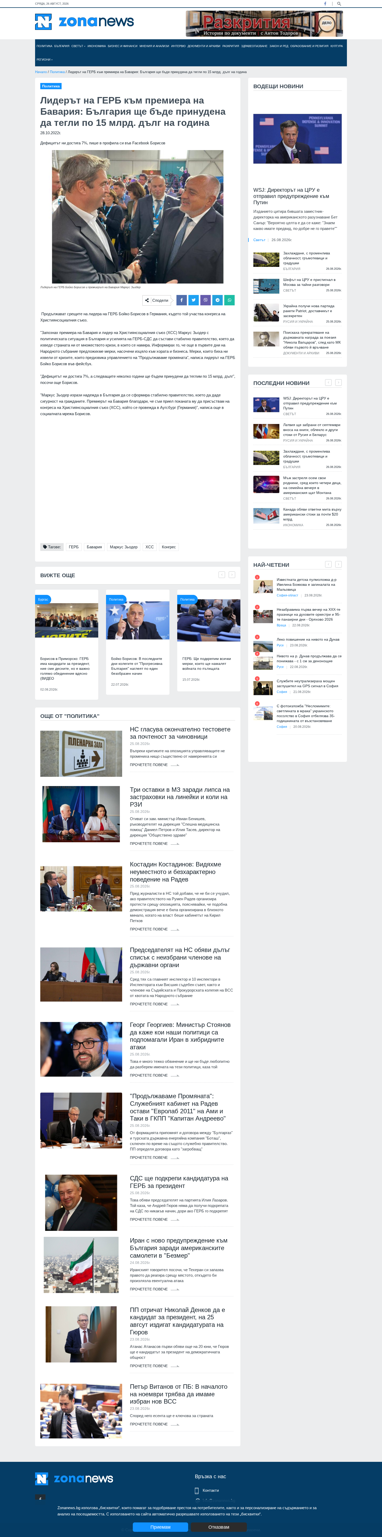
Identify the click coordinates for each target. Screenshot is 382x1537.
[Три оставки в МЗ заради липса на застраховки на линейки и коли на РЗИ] (81, 814)
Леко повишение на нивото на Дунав (308, 639)
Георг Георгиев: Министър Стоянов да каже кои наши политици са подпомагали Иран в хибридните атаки (180, 1036)
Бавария (94, 547)
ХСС (150, 547)
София (282, 692)
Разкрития (230, 46)
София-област (287, 595)
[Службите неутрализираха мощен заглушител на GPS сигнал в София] (263, 688)
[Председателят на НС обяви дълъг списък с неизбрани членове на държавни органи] (81, 974)
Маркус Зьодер (123, 547)
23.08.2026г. (313, 595)
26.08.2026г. (282, 240)
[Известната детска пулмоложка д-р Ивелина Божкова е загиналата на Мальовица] (263, 586)
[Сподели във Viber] (205, 300)
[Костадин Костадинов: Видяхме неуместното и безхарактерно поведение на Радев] (81, 889)
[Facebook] (325, 3)
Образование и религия (309, 46)
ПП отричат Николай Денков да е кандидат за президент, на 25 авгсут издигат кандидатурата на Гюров (177, 1321)
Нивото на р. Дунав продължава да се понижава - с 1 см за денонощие (309, 658)
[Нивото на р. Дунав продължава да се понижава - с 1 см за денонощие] (263, 663)
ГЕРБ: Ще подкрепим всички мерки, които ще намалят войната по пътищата (206, 664)
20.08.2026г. (302, 727)
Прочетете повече (149, 765)
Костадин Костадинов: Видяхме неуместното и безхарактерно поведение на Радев (175, 872)
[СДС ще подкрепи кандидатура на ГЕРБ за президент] (81, 1203)
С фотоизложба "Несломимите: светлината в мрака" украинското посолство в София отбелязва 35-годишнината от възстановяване (306, 713)
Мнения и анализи (154, 46)
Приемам (160, 1527)
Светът (77, 46)
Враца (281, 625)
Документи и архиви (204, 46)
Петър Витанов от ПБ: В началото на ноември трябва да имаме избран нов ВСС (178, 1394)
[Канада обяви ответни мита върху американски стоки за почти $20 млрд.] (266, 516)
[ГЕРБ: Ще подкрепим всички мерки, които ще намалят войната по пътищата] (208, 620)
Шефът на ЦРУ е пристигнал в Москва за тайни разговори (309, 282)
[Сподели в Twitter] (193, 300)
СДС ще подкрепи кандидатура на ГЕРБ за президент (179, 1182)
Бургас (43, 599)
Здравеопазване (254, 46)
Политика (44, 46)
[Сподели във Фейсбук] (181, 300)
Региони (44, 59)
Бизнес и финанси (122, 46)
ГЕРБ (74, 547)
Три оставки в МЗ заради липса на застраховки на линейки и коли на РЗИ (180, 797)
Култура (337, 46)
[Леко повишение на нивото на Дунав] (263, 646)
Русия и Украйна (298, 322)
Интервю (178, 46)
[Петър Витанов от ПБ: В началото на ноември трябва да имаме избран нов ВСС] (81, 1411)
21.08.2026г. (302, 692)
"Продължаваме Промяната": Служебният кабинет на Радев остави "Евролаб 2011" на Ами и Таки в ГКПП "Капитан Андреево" (178, 1107)
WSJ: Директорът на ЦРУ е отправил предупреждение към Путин (291, 196)
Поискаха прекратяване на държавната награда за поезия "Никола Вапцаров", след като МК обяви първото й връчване (312, 339)
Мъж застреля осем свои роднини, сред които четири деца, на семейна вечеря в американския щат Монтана (312, 485)
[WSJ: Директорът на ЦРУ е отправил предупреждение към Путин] (297, 139)
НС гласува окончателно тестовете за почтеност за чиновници (180, 733)
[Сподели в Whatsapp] (229, 300)
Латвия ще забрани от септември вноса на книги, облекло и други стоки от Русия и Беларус (311, 430)
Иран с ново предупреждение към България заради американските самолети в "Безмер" (179, 1248)
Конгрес (169, 547)
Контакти (211, 1490)
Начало (41, 72)
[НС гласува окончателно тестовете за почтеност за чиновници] (81, 754)
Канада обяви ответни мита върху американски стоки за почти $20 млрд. (312, 514)
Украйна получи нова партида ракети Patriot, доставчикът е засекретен (308, 311)
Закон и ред (278, 46)
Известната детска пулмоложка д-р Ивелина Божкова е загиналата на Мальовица (307, 584)
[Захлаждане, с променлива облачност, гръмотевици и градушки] (266, 259)
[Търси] (339, 3)
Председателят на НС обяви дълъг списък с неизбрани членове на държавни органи (180, 957)
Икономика (97, 46)
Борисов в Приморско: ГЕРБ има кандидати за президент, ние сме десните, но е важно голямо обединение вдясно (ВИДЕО (65, 668)
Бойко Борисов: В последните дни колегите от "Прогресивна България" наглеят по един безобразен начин (136, 666)
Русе (280, 645)
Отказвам (218, 1527)
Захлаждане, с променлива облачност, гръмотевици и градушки (306, 258)
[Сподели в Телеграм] (217, 300)
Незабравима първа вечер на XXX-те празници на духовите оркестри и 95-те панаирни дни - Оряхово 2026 (308, 614)
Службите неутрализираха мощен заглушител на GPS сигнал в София (307, 683)
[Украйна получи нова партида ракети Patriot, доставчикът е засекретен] (266, 312)
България (61, 46)
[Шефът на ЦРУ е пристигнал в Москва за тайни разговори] (266, 286)
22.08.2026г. (301, 625)
